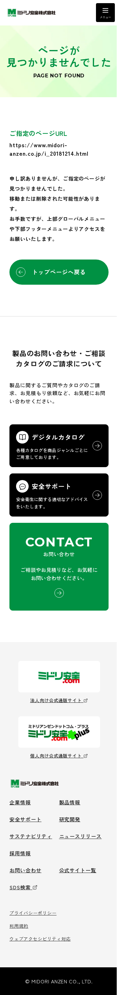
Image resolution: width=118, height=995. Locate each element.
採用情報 (20, 853)
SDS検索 (20, 887)
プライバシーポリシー (33, 913)
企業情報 (20, 802)
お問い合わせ (25, 870)
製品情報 (70, 802)
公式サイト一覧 (78, 870)
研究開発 (70, 819)
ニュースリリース (80, 836)
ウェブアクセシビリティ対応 (39, 939)
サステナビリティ (30, 836)
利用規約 (18, 926)
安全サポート (25, 819)
